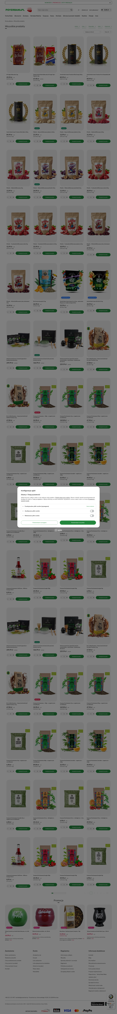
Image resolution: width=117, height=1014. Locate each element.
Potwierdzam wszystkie (77, 522)
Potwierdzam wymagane (39, 522)
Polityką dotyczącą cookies (62, 497)
